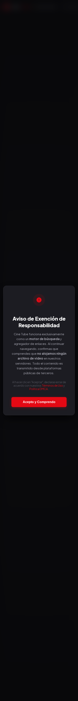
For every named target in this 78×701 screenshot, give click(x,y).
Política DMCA (38, 389)
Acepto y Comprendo (39, 402)
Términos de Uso (52, 385)
